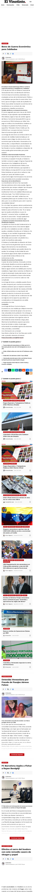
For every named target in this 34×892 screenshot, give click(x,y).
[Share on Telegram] (30, 370)
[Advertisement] (17, 24)
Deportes (4, 762)
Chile (5, 526)
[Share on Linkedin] (16, 370)
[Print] (13, 53)
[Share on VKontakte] (27, 370)
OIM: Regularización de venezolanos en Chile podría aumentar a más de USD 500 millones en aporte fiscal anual (16, 566)
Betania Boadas (9, 407)
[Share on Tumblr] (20, 370)
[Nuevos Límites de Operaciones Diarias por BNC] (17, 618)
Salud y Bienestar (6, 846)
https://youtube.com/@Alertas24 (12, 337)
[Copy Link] (10, 53)
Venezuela (21, 400)
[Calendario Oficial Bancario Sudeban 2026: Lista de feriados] (17, 421)
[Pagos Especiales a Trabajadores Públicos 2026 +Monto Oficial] (17, 453)
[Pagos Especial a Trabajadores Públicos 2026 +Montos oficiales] (17, 390)
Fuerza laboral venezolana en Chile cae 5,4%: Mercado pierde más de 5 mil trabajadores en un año (16, 346)
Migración (26, 526)
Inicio (24, 595)
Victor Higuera (8, 535)
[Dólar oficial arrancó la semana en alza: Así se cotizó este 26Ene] (17, 484)
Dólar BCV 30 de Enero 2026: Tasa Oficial (15, 355)
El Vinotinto (8, 57)
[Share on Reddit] (23, 370)
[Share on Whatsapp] (13, 370)
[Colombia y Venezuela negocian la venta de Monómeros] (17, 650)
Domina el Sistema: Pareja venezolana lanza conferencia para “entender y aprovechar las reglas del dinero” (16, 599)
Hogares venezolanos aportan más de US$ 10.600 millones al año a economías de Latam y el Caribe (16, 531)
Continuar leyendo (17, 754)
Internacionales (6, 676)
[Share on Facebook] (5, 53)
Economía (5, 43)
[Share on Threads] (27, 373)
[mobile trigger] (3, 1)
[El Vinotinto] (15, 1)
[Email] (30, 373)
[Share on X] (8, 53)
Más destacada (15, 495)
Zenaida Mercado (9, 502)
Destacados (7, 400)
